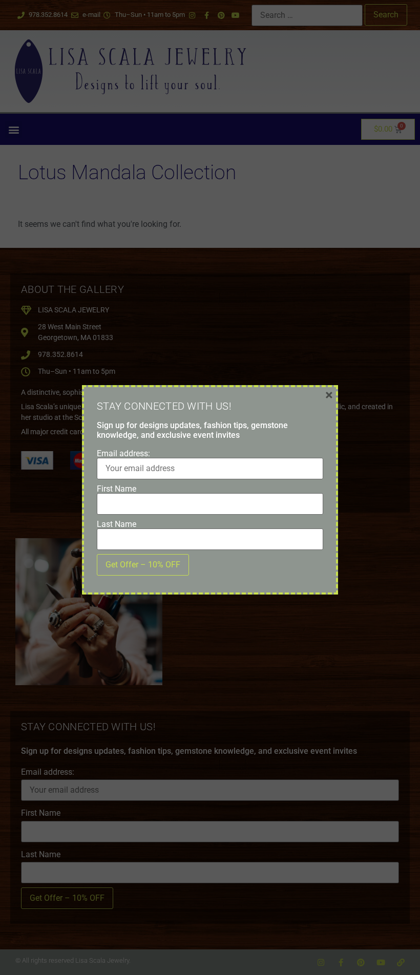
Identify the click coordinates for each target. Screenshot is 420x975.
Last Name (116, 524)
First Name (116, 489)
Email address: (123, 454)
